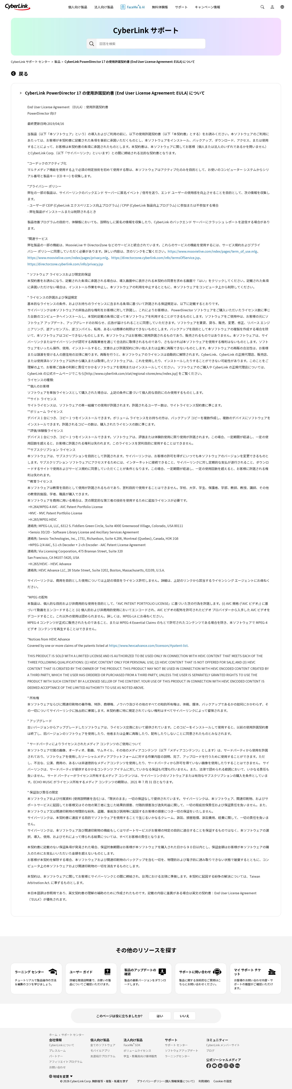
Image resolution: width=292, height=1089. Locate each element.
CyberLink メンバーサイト (223, 1045)
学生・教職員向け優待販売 (140, 1056)
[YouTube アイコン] (214, 1065)
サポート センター (176, 1045)
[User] (272, 7)
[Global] (282, 7)
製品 (57, 61)
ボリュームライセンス (137, 1051)
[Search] (262, 7)
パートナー (56, 1056)
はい (160, 1015)
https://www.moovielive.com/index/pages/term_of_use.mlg (212, 251)
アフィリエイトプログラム (65, 1062)
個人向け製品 (77, 7)
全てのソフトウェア (102, 1045)
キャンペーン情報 (207, 7)
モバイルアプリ (100, 1051)
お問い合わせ (57, 1067)
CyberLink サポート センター (30, 61)
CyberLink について (61, 1045)
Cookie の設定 (223, 1081)
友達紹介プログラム (102, 1056)
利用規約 (204, 1081)
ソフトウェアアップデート (181, 1051)
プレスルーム (57, 1051)
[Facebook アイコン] (208, 1065)
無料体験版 (160, 7)
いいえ (184, 1015)
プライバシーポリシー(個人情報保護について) (165, 1081)
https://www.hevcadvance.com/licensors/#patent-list (148, 645)
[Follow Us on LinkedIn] (220, 1065)
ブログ (210, 1051)
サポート (181, 7)
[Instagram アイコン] (225, 1065)
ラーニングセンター (177, 1056)
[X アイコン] (231, 1065)
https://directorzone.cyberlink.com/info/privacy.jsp (65, 264)
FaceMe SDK (132, 1045)
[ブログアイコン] (237, 1065)
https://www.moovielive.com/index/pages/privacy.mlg (67, 257)
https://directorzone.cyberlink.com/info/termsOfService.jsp (155, 257)
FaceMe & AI (136, 6)
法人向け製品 (103, 7)
